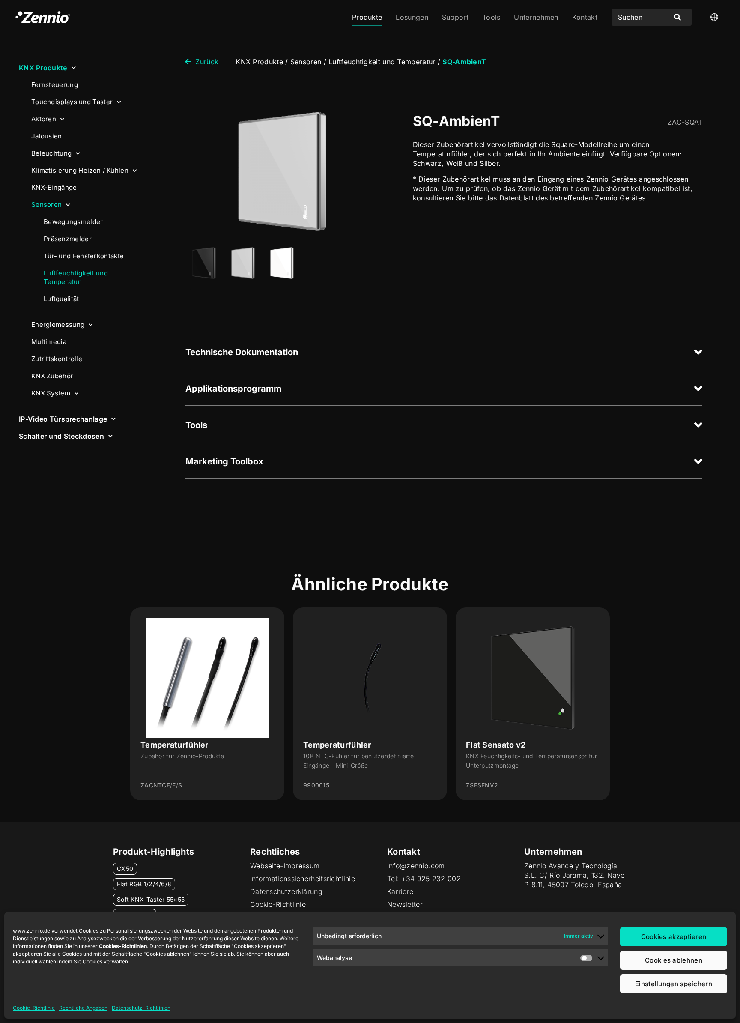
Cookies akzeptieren (674, 937)
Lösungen (412, 17)
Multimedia (48, 342)
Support (455, 17)
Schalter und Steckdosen (61, 436)
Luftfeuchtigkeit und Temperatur (76, 277)
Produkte (367, 17)
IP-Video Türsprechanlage (63, 419)
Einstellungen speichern (673, 984)
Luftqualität (61, 299)
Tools (491, 17)
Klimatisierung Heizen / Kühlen (79, 170)
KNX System (50, 393)
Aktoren (43, 119)
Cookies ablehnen (673, 960)
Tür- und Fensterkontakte (84, 256)
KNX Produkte (43, 67)
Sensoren (46, 204)
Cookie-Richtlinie (34, 1008)
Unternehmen (536, 17)
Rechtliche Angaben (83, 1008)
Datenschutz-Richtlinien (141, 1008)
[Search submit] (677, 17)
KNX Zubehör (52, 376)
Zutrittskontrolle (56, 359)
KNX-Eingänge (54, 187)
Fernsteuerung (54, 85)
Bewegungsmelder (73, 222)
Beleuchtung (51, 153)
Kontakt (584, 17)
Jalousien (46, 136)
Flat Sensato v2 (496, 744)
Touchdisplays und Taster (72, 102)
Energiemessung (57, 324)
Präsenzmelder (68, 239)
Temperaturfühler (174, 744)
